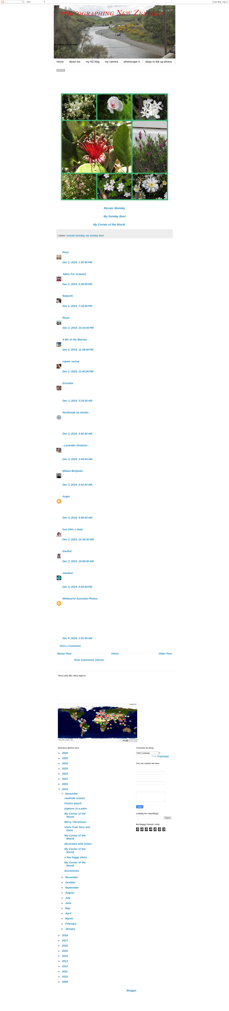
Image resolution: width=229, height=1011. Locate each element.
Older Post (165, 653)
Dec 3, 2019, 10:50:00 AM (78, 561)
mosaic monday (75, 235)
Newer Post (64, 653)
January (70, 928)
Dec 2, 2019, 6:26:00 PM (77, 284)
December (72, 793)
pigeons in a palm (75, 808)
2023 (65, 768)
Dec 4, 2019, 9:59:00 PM (77, 586)
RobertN (67, 295)
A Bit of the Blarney (74, 339)
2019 (65, 789)
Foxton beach (73, 803)
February (71, 923)
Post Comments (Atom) (89, 659)
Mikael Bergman (72, 470)
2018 (65, 935)
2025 (65, 758)
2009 (65, 981)
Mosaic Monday (114, 208)
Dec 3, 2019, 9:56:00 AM (77, 517)
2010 (65, 976)
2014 (65, 956)
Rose (65, 252)
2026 (65, 753)
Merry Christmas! (75, 822)
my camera (111, 61)
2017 (65, 940)
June (68, 903)
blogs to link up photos (159, 61)
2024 (65, 763)
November (72, 877)
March (69, 918)
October (70, 882)
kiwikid (66, 551)
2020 (65, 784)
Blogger (131, 990)
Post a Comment (70, 645)
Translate (163, 756)
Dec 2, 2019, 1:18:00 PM (77, 262)
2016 (65, 945)
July (68, 897)
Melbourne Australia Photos (80, 598)
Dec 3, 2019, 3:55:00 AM (77, 459)
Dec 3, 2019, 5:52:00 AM (77, 484)
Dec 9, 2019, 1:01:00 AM (77, 638)
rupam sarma (70, 361)
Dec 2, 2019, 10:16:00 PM (78, 327)
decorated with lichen (78, 843)
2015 (65, 950)
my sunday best (95, 235)
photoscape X (132, 61)
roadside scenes (74, 798)
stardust (67, 573)
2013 (65, 961)
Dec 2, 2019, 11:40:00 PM (77, 371)
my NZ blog (92, 61)
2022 (65, 773)
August (70, 892)
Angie (66, 496)
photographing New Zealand (108, 13)
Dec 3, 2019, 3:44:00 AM (77, 433)
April (68, 913)
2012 (65, 966)
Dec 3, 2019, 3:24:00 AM (77, 400)
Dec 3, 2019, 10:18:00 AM (78, 539)
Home (60, 61)
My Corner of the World (109, 224)
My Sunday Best (115, 216)
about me (74, 61)
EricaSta (67, 383)
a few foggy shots (75, 857)
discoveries (71, 870)
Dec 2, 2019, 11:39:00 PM (77, 349)
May (68, 908)
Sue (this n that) (72, 529)
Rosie (66, 317)
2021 (65, 778)
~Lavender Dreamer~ (75, 445)
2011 (65, 971)
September (72, 887)
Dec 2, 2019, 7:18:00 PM (77, 306)
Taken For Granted (74, 274)
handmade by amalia (75, 412)
